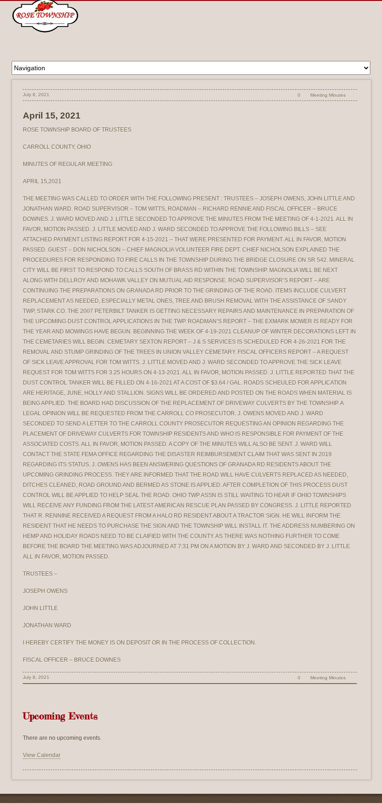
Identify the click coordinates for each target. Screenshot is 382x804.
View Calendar (42, 755)
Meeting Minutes (328, 95)
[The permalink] (283, 95)
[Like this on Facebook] (352, 95)
